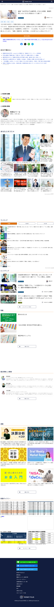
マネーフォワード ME (21, 593)
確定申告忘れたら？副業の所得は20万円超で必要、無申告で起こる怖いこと (22, 57)
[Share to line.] (29, 44)
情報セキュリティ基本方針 (22, 577)
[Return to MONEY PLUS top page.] (27, 1)
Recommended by (47, 194)
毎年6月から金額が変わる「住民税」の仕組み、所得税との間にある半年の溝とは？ (24, 59)
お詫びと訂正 (19, 590)
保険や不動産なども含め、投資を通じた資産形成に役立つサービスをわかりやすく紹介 (25, 63)
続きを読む (27, 36)
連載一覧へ (27, 492)
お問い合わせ (19, 584)
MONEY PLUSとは (20, 572)
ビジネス (8, 4)
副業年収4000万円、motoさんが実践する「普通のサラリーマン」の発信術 (22, 53)
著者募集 (18, 586)
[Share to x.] (25, 44)
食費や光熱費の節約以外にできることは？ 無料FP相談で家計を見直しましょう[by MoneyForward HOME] (27, 40)
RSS (17, 588)
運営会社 (18, 575)
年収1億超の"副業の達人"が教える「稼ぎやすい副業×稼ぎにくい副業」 (21, 55)
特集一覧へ (27, 346)
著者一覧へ (27, 398)
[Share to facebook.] (21, 44)
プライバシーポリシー (21, 579)
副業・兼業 (3, 21)
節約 (12, 21)
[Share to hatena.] (32, 44)
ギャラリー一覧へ (27, 548)
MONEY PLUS (3, 4)
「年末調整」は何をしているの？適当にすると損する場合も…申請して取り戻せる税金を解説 (26, 61)
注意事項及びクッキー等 (21, 581)
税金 (8, 21)
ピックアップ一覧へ (27, 306)
